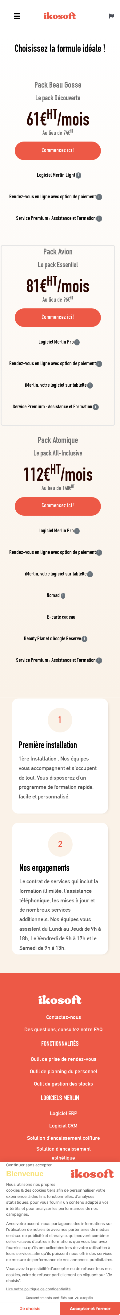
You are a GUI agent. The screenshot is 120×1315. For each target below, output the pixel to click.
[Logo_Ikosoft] (60, 16)
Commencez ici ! (58, 151)
